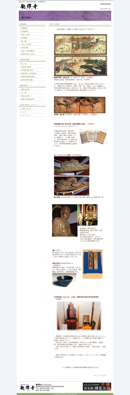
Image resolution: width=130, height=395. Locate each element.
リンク (23, 112)
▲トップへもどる (100, 375)
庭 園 (23, 41)
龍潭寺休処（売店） (28, 54)
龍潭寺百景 (25, 89)
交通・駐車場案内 (27, 51)
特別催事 (24, 31)
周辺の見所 (25, 96)
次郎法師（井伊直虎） (29, 73)
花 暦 (23, 93)
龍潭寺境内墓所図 (27, 76)
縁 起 (23, 63)
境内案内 (24, 38)
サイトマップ (26, 115)
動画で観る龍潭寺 (27, 99)
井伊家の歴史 (26, 67)
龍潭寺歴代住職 (27, 80)
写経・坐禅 (25, 34)
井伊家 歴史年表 (27, 70)
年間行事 (24, 47)
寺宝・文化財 (26, 44)
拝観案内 (24, 28)
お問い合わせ (26, 109)
